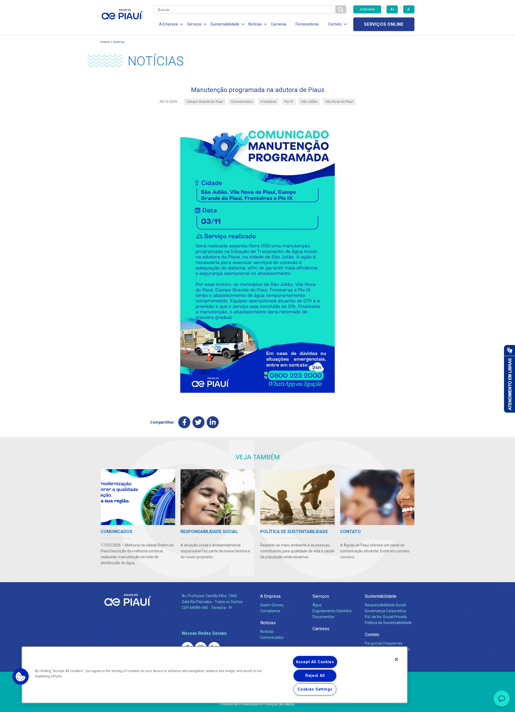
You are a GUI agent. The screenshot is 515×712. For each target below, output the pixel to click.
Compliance (270, 611)
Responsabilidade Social (385, 605)
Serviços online (384, 24)
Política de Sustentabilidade (388, 623)
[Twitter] (199, 422)
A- (408, 9)
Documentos (323, 617)
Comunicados (272, 637)
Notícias (119, 42)
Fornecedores (307, 24)
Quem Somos (272, 605)
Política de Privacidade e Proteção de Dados (257, 704)
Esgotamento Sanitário (332, 611)
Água (317, 605)
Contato (372, 634)
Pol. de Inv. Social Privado (386, 617)
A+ (392, 9)
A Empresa (270, 596)
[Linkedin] (213, 422)
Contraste (367, 9)
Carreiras (278, 24)
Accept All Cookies (315, 662)
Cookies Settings (315, 689)
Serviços (320, 596)
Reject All (315, 675)
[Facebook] (184, 422)
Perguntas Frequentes (384, 643)
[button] (20, 676)
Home (105, 42)
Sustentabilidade (380, 596)
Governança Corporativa (385, 611)
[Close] (396, 659)
